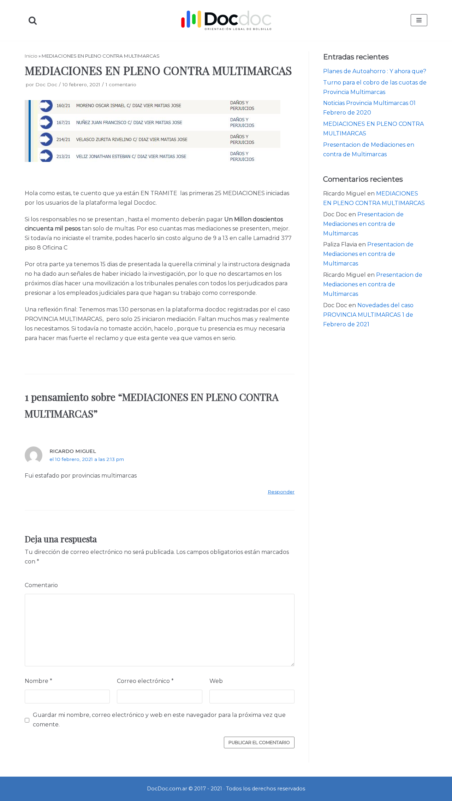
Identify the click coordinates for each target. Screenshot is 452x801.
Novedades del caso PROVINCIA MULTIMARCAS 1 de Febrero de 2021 (368, 315)
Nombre (38, 681)
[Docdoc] (226, 20)
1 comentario (121, 84)
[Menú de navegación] (419, 20)
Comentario (41, 585)
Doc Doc (46, 84)
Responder (281, 492)
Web (216, 681)
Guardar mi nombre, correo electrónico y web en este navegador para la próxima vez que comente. (159, 720)
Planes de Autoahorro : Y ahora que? (374, 71)
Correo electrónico (145, 681)
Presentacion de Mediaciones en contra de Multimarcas (363, 224)
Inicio (31, 56)
